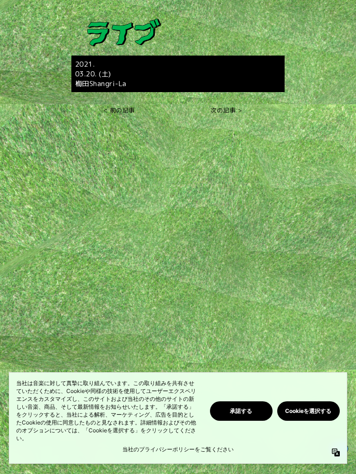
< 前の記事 (119, 110)
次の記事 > (226, 110)
